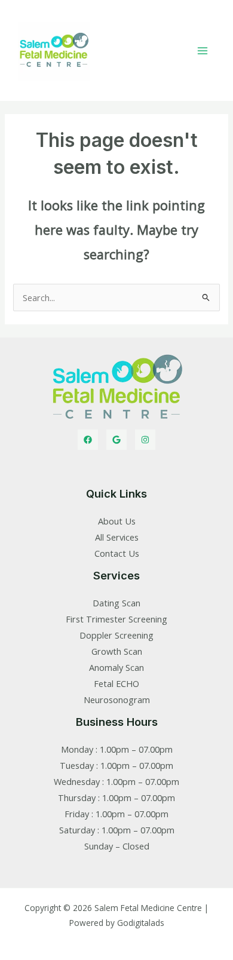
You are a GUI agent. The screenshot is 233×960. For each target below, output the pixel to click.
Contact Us (116, 553)
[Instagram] (145, 440)
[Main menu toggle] (202, 50)
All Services (117, 537)
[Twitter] (116, 440)
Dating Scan (116, 603)
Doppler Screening (116, 635)
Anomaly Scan (116, 667)
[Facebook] (88, 440)
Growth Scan (116, 651)
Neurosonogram (117, 700)
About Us (117, 521)
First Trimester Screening (116, 619)
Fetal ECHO (116, 683)
